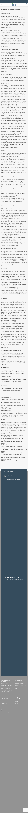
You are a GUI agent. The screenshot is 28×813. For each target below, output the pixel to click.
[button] (1, 4)
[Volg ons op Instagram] (17, 698)
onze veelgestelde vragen (14, 479)
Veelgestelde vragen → (12, 476)
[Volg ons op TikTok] (19, 698)
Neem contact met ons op (13, 577)
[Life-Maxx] (14, 4)
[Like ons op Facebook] (16, 698)
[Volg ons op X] (21, 698)
